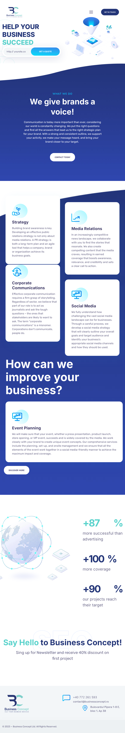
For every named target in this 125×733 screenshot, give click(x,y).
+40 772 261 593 (85, 697)
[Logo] (14, 12)
